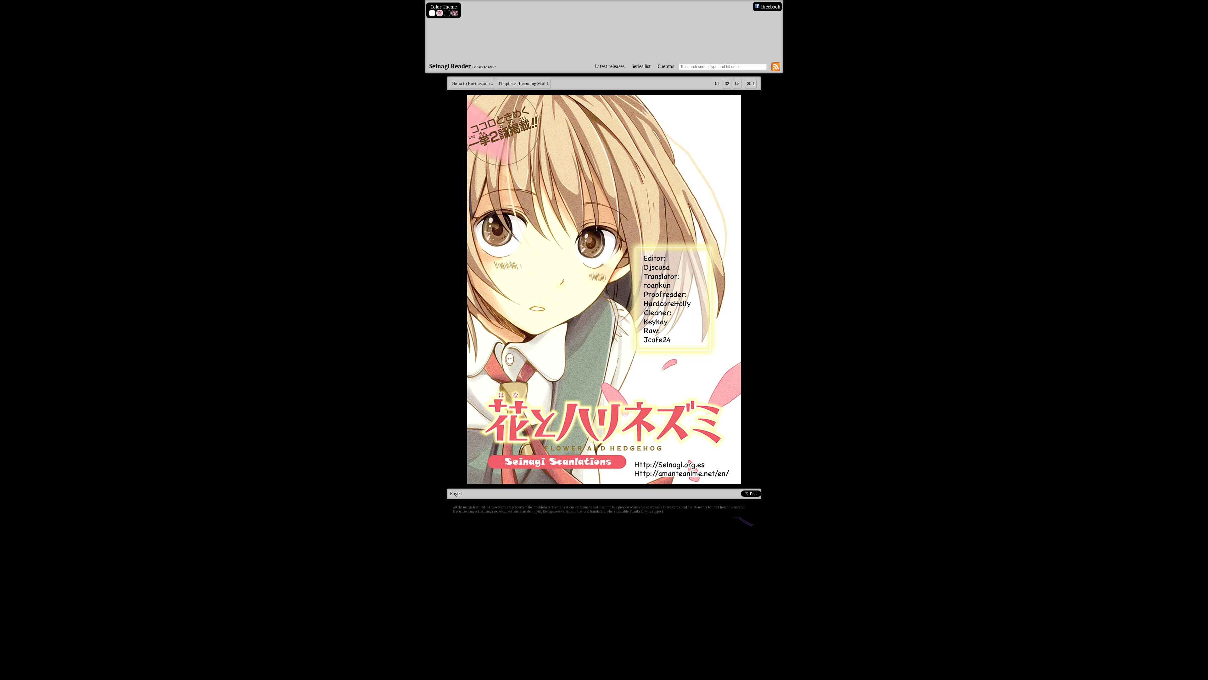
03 (737, 83)
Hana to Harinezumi (471, 83)
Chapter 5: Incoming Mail (522, 83)
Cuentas (666, 66)
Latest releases (609, 66)
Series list (641, 66)
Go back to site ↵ (484, 67)
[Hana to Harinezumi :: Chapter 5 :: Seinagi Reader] (604, 30)
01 (717, 83)
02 (727, 83)
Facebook (770, 7)
